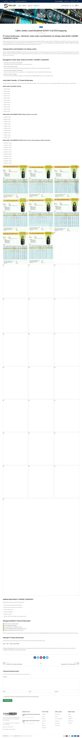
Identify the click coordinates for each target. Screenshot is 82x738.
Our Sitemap (57, 725)
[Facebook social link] (55, 1)
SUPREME (70, 716)
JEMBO (69, 714)
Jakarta (43, 716)
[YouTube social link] (60, 1)
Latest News (57, 723)
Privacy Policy (57, 714)
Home (39, 19)
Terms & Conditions (58, 718)
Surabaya (43, 714)
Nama (4, 691)
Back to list (41, 663)
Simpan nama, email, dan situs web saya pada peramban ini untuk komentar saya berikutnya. (21, 696)
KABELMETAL (70, 721)
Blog (43, 19)
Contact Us (57, 721)
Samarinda (44, 727)
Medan (43, 723)
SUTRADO (70, 723)
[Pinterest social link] (62, 1)
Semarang (44, 721)
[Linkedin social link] (44, 657)
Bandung (43, 718)
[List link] (11, 727)
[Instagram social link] (58, 1)
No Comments (31, 717)
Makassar (43, 725)
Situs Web (56, 691)
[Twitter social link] (57, 1)
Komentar (5, 677)
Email (30, 691)
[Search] (70, 6)
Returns (56, 716)
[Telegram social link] (47, 657)
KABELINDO (70, 718)
